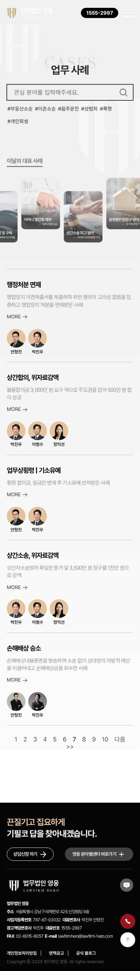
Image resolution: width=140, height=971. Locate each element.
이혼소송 (47, 109)
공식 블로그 (86, 953)
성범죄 (91, 109)
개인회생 (19, 121)
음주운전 (70, 109)
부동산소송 (22, 109)
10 (105, 739)
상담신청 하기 (25, 854)
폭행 (107, 109)
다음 (120, 739)
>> (70, 746)
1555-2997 (99, 13)
